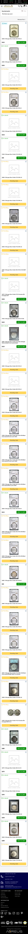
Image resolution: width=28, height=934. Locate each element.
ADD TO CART (21, 42)
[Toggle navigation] (2, 6)
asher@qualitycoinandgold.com (12, 888)
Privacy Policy (3, 896)
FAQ (2, 904)
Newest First (21, 19)
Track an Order (17, 894)
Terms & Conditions (4, 897)
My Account (3, 894)
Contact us (3, 892)
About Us (2, 902)
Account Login (17, 892)
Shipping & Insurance (5, 907)
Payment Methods (4, 905)
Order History (17, 896)
